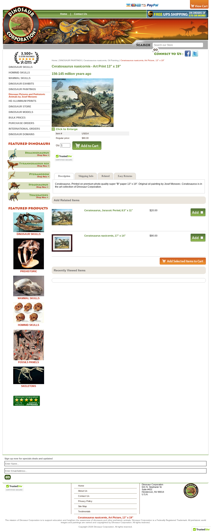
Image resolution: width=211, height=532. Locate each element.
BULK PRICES (17, 117)
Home (63, 14)
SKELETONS (28, 386)
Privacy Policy (85, 501)
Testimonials (84, 511)
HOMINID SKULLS (19, 72)
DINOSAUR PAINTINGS (22, 89)
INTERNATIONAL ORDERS (24, 128)
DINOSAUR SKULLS (21, 67)
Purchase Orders (21, 123)
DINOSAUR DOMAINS (21, 134)
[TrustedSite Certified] (64, 157)
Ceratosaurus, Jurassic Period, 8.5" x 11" (109, 210)
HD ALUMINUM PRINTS (22, 101)
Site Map (82, 506)
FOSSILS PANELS (28, 362)
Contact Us (80, 14)
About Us (82, 491)
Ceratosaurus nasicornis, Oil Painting (101, 60)
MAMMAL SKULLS (19, 78)
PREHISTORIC (28, 271)
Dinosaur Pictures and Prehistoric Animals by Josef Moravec (27, 95)
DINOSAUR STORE (20, 106)
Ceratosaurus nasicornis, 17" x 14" (105, 235)
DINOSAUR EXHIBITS (21, 83)
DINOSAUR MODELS (21, 112)
